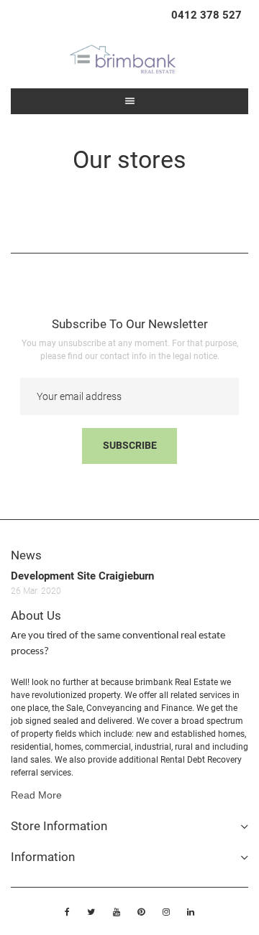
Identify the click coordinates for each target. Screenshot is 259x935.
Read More (36, 795)
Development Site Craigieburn (82, 575)
